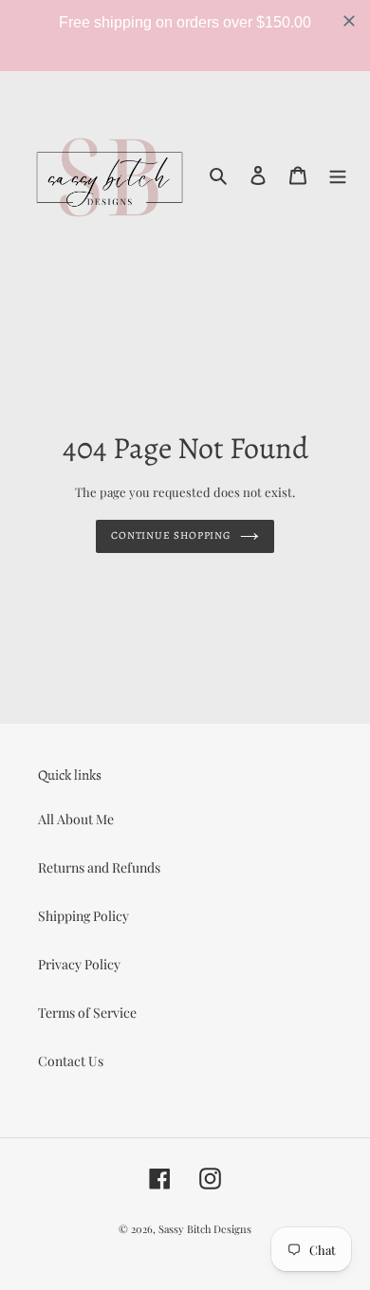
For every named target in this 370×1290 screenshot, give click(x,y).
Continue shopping (171, 535)
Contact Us (70, 1061)
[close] (349, 21)
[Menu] (338, 174)
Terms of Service (87, 1013)
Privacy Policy (79, 964)
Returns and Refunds (99, 867)
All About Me (76, 819)
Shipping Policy (83, 916)
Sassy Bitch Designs (204, 1229)
